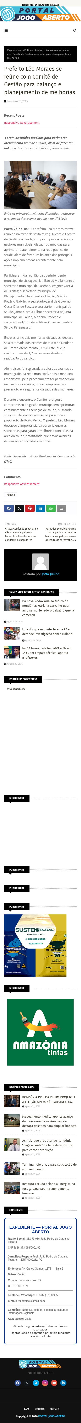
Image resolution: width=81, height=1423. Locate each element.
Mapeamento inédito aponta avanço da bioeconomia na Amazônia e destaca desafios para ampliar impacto (49, 1121)
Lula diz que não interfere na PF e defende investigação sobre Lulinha (47, 632)
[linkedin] (63, 1383)
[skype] (36, 1383)
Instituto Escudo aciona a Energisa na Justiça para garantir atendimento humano (48, 1188)
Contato (40, 1409)
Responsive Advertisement (21, 123)
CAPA (26, 1409)
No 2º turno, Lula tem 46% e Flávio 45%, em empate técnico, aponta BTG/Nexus (46, 653)
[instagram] (45, 1383)
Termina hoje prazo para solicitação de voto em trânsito (49, 1167)
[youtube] (54, 1383)
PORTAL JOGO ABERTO (51, 1416)
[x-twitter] (27, 1383)
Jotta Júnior (50, 574)
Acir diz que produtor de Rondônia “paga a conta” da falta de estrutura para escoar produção (47, 1145)
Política (28, 50)
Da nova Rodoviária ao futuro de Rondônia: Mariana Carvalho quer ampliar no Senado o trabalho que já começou (48, 608)
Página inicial (14, 50)
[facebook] (18, 1383)
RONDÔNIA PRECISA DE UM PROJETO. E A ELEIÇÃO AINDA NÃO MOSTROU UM (49, 1099)
